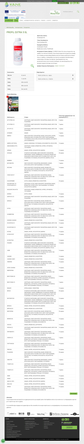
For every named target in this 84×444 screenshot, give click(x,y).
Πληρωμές (27, 429)
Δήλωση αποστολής (11, 424)
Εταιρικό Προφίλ (10, 421)
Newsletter (46, 427)
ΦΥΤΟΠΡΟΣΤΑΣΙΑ (9, 20)
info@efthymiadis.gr (67, 422)
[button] (3, 441)
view (32, 66)
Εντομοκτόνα (27, 27)
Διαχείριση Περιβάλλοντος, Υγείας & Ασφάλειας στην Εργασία (32, 424)
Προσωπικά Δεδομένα (25, 439)
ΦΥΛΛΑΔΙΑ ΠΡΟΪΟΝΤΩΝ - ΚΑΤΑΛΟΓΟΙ (32, 20)
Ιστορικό (8, 423)
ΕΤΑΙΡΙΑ (21, 20)
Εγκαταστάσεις (10, 427)
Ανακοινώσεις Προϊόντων (49, 423)
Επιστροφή (73, 393)
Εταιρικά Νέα (46, 421)
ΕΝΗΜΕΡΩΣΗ (55, 20)
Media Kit (46, 426)
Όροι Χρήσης (18, 439)
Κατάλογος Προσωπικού (30, 425)
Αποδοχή (55, 1)
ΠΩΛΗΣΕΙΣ (43, 20)
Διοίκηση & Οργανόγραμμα (12, 426)
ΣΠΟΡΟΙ (16, 20)
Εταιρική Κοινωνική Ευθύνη (12, 432)
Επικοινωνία (69, 427)
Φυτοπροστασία (18, 27)
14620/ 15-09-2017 (60, 66)
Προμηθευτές (9, 429)
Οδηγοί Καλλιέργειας (48, 424)
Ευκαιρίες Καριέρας (29, 427)
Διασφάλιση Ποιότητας (30, 421)
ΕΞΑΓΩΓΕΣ (49, 20)
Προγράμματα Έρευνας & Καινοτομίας (14, 434)
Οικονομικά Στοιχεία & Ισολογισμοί (13, 431)
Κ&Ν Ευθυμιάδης (10, 27)
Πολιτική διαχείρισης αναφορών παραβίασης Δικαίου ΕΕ (13, 436)
